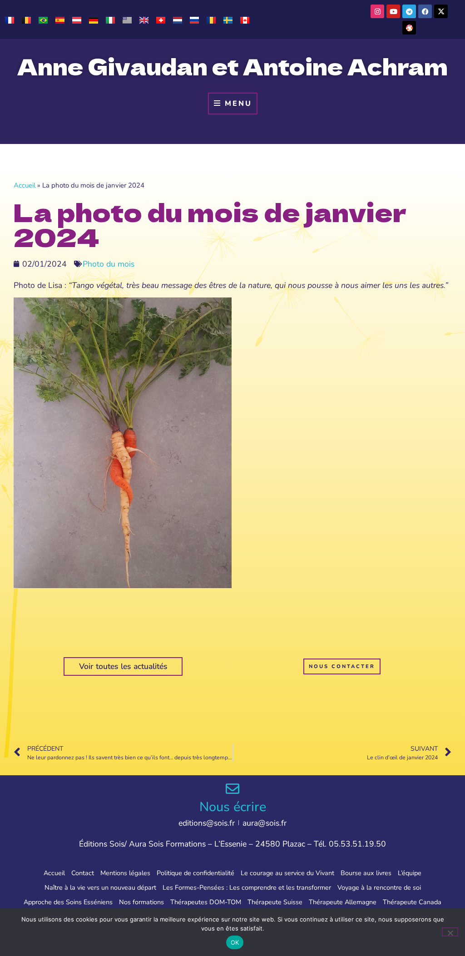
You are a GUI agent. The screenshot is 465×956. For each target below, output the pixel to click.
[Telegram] (409, 11)
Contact (82, 872)
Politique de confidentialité (195, 872)
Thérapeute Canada (412, 901)
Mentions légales (125, 872)
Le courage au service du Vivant (287, 872)
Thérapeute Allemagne (342, 901)
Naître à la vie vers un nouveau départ (100, 887)
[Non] (450, 931)
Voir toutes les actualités (123, 666)
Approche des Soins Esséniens (68, 901)
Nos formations (141, 901)
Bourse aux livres (366, 872)
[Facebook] (425, 11)
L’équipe (409, 872)
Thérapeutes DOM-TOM (205, 901)
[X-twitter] (441, 11)
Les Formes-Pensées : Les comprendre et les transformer (247, 887)
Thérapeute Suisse (274, 901)
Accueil (24, 185)
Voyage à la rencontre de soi (379, 887)
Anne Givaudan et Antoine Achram (232, 66)
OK (235, 942)
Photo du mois (108, 263)
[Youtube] (393, 11)
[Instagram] (377, 11)
